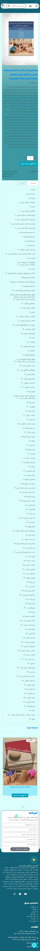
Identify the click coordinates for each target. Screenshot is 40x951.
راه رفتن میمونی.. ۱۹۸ (28, 680)
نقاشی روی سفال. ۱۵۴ (28, 590)
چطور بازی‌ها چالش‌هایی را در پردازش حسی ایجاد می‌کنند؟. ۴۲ (24, 360)
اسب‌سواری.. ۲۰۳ (29, 693)
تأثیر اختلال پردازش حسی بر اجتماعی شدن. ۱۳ (20, 254)
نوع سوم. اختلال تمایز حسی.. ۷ (25, 228)
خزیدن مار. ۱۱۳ (30, 522)
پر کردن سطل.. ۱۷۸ (29, 638)
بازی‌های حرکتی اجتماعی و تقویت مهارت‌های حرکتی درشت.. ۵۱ (24, 397)
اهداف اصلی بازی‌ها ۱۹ (28, 277)
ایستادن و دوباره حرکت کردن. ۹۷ (24, 488)
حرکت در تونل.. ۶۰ (29, 415)
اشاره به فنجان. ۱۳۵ (29, 565)
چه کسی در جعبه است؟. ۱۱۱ (26, 518)
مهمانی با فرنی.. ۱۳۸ (28, 569)
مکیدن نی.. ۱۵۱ (30, 586)
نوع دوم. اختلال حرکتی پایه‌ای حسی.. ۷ (22, 224)
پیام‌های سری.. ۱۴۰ (29, 573)
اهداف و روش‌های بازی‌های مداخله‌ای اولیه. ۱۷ (20, 273)
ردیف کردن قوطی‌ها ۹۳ (27, 484)
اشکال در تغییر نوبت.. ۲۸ (27, 308)
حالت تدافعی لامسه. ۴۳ (27, 366)
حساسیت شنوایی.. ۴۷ (28, 383)
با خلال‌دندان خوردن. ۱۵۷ (27, 595)
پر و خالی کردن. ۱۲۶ (29, 548)
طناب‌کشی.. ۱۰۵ (30, 505)
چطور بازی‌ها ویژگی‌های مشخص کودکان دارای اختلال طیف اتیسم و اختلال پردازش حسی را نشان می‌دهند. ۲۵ (22, 297)
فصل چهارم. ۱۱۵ (30, 526)
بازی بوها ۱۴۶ (31, 582)
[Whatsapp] (14, 894)
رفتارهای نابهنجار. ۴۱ (28, 355)
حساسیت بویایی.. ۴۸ (28, 387)
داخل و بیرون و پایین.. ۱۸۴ (26, 650)
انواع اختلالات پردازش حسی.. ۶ (25, 215)
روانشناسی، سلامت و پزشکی (7, 174)
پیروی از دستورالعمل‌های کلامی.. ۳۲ (24, 325)
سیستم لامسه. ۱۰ (29, 241)
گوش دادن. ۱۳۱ (30, 556)
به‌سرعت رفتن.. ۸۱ (29, 458)
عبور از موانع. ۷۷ (30, 449)
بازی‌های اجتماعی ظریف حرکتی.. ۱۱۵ (23, 531)
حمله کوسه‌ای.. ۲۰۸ (29, 702)
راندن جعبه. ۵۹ (30, 411)
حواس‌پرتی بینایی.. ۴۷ (28, 378)
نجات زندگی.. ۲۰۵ (29, 697)
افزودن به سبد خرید (27, 164)
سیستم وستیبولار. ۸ (29, 236)
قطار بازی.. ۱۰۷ (30, 509)
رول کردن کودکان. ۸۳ (28, 462)
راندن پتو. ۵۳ (31, 402)
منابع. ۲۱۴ (32, 719)
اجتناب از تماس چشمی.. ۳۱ (26, 320)
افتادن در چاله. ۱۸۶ (29, 655)
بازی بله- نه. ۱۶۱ (30, 599)
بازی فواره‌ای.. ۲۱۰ (29, 706)
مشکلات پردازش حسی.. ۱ (27, 202)
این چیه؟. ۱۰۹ (30, 513)
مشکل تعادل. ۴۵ (29, 374)
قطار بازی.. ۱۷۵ (30, 633)
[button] (30, 6)
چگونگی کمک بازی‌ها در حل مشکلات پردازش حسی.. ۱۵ (26, 263)
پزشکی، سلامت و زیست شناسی (9, 172)
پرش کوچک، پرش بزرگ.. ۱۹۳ (26, 668)
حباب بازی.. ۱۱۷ (30, 535)
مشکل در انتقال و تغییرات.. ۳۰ (25, 316)
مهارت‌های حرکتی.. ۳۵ (28, 333)
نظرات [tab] (22, 183)
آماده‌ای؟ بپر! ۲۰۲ (29, 689)
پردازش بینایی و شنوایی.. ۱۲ (26, 249)
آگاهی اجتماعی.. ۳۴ (28, 329)
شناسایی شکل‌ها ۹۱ (29, 479)
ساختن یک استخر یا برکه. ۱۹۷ (25, 676)
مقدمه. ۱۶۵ (31, 612)
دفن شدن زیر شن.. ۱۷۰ (27, 625)
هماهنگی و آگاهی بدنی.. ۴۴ (26, 370)
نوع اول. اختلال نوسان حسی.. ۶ (25, 219)
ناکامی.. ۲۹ (31, 312)
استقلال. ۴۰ (31, 350)
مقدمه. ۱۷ (32, 269)
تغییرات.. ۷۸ (31, 454)
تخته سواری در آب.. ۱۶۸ (27, 620)
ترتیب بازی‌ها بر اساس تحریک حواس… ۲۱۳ (21, 715)
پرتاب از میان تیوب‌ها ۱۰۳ (27, 501)
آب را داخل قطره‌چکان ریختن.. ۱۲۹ (24, 552)
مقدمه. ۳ (32, 207)
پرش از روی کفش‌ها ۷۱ (28, 436)
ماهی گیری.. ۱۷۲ (30, 629)
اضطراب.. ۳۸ (31, 342)
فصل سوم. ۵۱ (30, 391)
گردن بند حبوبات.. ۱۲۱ (28, 539)
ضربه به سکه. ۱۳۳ (29, 561)
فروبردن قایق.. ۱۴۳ (29, 578)
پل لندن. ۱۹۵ (31, 672)
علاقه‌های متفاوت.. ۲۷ (28, 303)
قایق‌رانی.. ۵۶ (31, 406)
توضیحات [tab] (32, 183)
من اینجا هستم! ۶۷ (29, 428)
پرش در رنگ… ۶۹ (29, 432)
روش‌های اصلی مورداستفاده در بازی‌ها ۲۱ (22, 282)
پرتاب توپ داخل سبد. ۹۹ (27, 492)
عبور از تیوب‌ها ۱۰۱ (29, 496)
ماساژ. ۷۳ (32, 441)
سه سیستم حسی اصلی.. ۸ (26, 232)
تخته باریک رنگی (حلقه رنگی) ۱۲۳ (24, 543)
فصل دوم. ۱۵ (31, 258)
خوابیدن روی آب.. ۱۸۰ (28, 642)
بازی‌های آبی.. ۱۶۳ (29, 608)
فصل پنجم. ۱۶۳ (30, 603)
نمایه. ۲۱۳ (32, 710)
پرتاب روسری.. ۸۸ (29, 475)
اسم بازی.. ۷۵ (30, 445)
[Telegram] (20, 894)
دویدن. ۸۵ (31, 466)
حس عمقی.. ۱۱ (30, 245)
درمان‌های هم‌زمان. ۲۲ (28, 286)
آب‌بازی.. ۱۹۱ (31, 663)
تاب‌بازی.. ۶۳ (31, 419)
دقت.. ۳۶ (32, 338)
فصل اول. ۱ (31, 198)
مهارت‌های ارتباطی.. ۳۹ (28, 346)
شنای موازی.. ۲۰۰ (29, 685)
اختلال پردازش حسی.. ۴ (27, 211)
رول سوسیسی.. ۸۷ (29, 471)
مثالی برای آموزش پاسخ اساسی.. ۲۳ (23, 290)
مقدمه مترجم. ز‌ (30, 194)
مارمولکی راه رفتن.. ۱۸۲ (28, 646)
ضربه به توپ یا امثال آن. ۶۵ (26, 424)
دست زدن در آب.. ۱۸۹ (28, 659)
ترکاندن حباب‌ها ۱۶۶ (29, 616)
